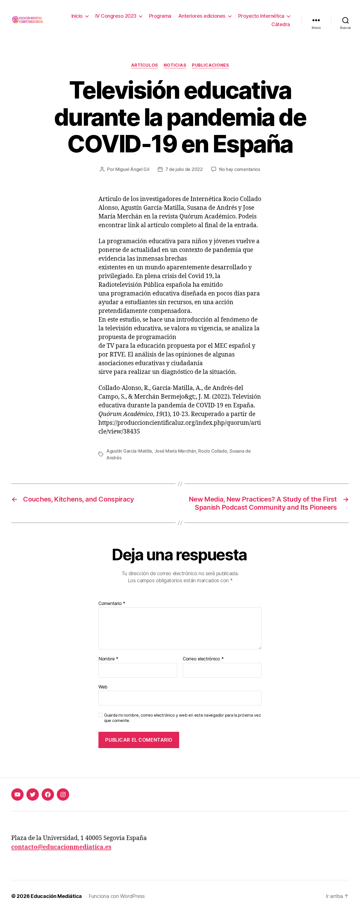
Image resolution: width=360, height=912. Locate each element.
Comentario (111, 603)
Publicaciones (210, 65)
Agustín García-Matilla (129, 451)
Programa (160, 16)
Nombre (108, 659)
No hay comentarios (239, 169)
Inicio (77, 16)
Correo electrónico (203, 659)
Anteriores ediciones (202, 16)
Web (102, 686)
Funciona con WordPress (117, 896)
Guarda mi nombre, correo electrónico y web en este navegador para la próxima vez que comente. (182, 718)
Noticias (175, 65)
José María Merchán (175, 451)
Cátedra (280, 24)
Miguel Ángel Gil (132, 169)
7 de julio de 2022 (184, 169)
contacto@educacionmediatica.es (61, 847)
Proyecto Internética (261, 16)
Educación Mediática (56, 896)
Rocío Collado (212, 451)
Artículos (144, 65)
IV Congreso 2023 (115, 16)
